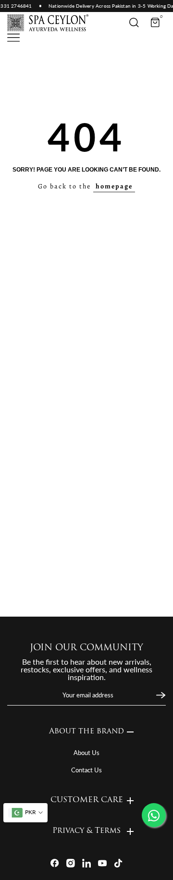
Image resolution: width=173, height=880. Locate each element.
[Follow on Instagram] (70, 863)
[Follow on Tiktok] (118, 863)
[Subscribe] (160, 695)
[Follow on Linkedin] (86, 863)
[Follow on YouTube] (102, 863)
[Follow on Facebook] (54, 863)
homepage (114, 186)
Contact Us (86, 770)
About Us (86, 752)
